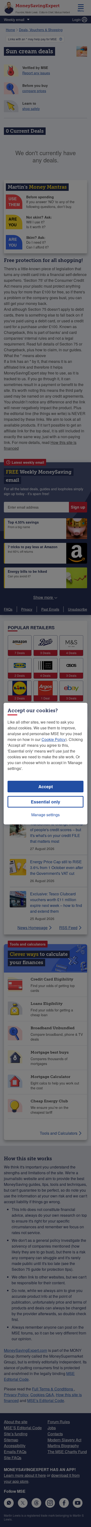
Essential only (45, 802)
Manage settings (45, 814)
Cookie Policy (53, 739)
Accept (45, 786)
